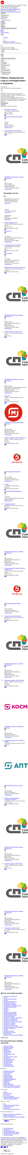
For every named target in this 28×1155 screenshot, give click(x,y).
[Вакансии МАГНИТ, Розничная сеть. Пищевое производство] (15, 294)
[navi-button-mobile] (2, 34)
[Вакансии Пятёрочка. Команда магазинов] (15, 458)
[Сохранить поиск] (2, 55)
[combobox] (7, 48)
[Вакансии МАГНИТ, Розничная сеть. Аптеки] (15, 766)
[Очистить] (3, 51)
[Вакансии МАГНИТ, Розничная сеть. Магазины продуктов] (15, 413)
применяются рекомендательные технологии (13, 1138)
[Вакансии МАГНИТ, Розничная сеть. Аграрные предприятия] (15, 156)
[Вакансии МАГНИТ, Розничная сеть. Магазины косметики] (15, 707)
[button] (2, 29)
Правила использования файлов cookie (10, 11)
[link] (3, 26)
